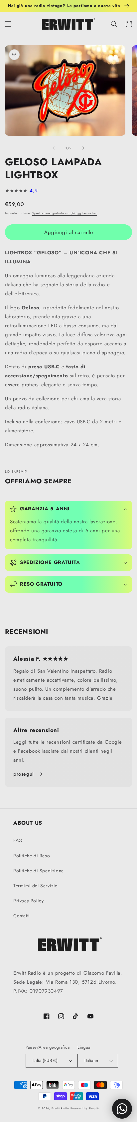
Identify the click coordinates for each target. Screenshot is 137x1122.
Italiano (91, 1060)
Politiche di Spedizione (38, 870)
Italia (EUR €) (45, 1060)
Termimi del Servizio (35, 885)
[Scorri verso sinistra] (54, 148)
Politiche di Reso (31, 855)
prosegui (23, 774)
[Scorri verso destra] (83, 148)
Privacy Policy (28, 900)
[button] (8, 24)
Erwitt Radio (60, 1108)
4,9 (34, 190)
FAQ (18, 840)
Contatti (21, 915)
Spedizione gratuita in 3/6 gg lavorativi (64, 213)
